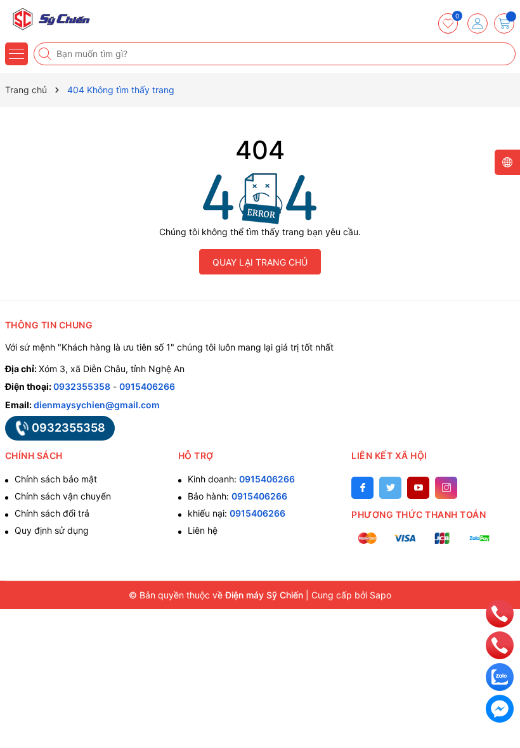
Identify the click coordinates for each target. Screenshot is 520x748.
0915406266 (147, 386)
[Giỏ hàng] (504, 23)
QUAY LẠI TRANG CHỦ (260, 262)
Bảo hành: (237, 496)
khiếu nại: (236, 513)
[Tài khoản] (477, 23)
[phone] (500, 612)
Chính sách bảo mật (56, 479)
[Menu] (16, 53)
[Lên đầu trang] (500, 585)
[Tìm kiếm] (46, 53)
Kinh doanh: (241, 479)
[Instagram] (446, 488)
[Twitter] (390, 488)
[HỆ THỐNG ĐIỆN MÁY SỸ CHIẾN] (47, 19)
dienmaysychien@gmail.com (97, 404)
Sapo (380, 595)
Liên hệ (203, 530)
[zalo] (500, 676)
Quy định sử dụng (52, 530)
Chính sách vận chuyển (63, 496)
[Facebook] (362, 488)
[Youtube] (418, 488)
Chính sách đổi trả (52, 513)
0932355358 (81, 386)
